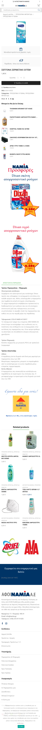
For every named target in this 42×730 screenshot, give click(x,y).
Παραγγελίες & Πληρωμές (10, 657)
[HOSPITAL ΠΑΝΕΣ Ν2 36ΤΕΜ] (4, 131)
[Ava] (31, 547)
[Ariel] (10, 547)
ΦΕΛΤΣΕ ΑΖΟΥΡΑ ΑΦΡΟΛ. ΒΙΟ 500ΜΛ (10, 457)
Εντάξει (21, 726)
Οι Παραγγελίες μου (8, 688)
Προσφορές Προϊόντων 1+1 (11, 642)
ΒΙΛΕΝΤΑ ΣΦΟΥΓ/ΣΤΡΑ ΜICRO (20, 154)
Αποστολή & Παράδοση (12, 283)
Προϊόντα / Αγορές (8, 638)
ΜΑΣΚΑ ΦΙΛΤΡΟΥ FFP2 (9, 522)
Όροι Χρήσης (6, 673)
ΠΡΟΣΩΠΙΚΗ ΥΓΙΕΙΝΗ (10, 16)
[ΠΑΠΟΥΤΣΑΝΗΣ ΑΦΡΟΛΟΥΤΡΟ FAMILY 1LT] (4, 121)
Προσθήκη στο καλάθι (22, 83)
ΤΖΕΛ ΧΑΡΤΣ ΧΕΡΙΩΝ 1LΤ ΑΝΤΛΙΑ (31, 491)
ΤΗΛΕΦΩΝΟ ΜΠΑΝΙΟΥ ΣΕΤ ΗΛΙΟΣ (21, 109)
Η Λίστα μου (5, 700)
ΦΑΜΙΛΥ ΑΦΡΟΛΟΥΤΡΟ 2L (31, 456)
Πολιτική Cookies (7, 665)
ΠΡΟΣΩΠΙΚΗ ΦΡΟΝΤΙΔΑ (24, 14)
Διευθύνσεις (5, 692)
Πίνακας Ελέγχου (7, 684)
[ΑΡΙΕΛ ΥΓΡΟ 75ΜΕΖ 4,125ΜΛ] (4, 148)
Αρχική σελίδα (8, 14)
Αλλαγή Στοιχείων (7, 696)
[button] (2, 1)
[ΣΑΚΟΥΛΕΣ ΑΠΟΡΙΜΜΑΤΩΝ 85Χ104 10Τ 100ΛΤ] (4, 140)
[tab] (11, 283)
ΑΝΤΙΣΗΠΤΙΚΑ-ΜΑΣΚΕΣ (28, 485)
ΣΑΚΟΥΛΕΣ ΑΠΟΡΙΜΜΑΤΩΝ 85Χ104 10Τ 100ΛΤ (24, 137)
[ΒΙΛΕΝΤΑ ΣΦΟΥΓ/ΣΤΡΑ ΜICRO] (4, 156)
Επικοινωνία (5, 646)
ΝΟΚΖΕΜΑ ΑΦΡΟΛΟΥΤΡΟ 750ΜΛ (31, 524)
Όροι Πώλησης (6, 669)
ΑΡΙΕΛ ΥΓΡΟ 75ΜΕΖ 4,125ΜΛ (19, 146)
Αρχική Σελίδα (6, 634)
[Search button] (38, 10)
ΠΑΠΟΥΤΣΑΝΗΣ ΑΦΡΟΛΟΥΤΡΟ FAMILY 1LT (24, 117)
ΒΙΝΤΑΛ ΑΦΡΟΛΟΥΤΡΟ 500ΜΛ (9, 491)
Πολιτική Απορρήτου (8, 661)
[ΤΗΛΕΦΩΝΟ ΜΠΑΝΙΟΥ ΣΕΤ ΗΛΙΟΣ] (4, 111)
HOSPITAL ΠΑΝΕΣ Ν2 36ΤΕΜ (19, 129)
